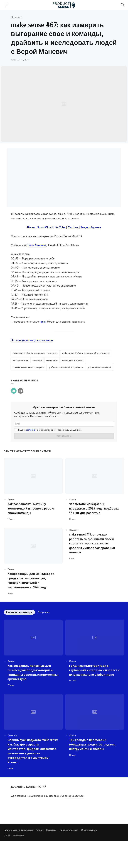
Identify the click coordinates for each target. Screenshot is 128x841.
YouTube (60, 227)
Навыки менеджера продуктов (28, 367)
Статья (10, 499)
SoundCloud (45, 227)
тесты (42, 322)
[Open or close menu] (6, 5)
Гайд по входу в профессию (18, 830)
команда (37, 360)
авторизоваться (74, 796)
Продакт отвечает (69, 830)
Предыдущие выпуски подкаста (32, 340)
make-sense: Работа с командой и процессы (85, 353)
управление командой (99, 367)
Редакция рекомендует (19, 612)
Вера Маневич (37, 245)
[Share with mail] (14, 391)
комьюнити (52, 360)
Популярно (44, 612)
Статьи (39, 830)
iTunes (31, 227)
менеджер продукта (72, 360)
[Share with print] (20, 391)
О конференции (89, 830)
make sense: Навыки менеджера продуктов (35, 353)
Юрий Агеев (17, 59)
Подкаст (16, 17)
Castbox (73, 227)
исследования (20, 360)
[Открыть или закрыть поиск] (122, 5)
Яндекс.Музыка (91, 227)
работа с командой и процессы (66, 367)
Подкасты (51, 830)
